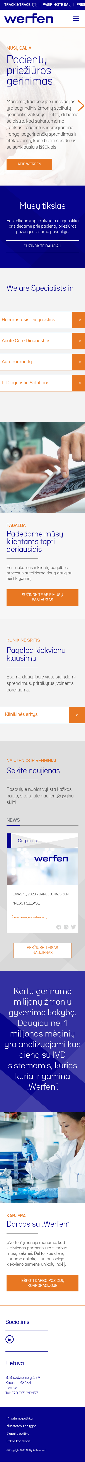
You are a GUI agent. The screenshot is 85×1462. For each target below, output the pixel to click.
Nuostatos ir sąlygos (21, 1426)
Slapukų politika (18, 1433)
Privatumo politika (20, 1418)
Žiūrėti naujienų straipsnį (29, 917)
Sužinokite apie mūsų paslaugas (42, 597)
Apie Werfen (29, 164)
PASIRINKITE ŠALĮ (57, 5)
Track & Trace (17, 5)
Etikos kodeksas (19, 1441)
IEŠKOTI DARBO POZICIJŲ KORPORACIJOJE (42, 1283)
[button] (80, 141)
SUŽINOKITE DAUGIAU (42, 246)
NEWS (13, 820)
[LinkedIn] (9, 1339)
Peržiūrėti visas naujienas (42, 950)
